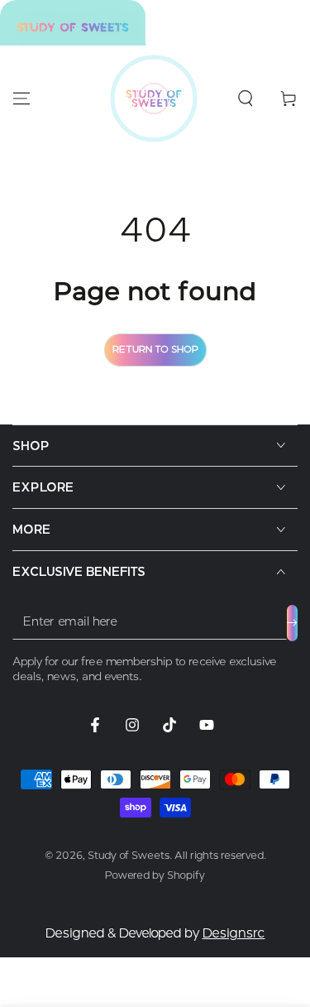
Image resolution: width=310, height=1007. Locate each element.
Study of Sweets (128, 855)
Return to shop (155, 349)
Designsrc (234, 933)
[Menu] (21, 98)
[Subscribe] (292, 623)
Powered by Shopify (155, 875)
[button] (245, 98)
